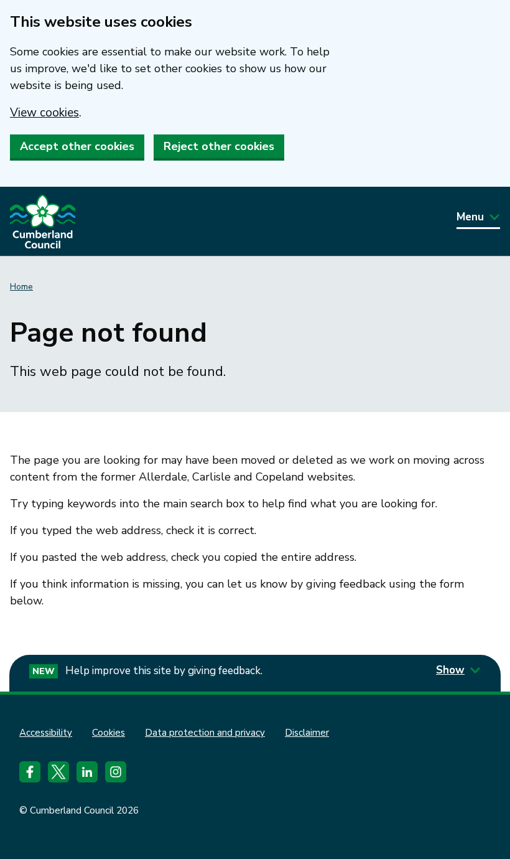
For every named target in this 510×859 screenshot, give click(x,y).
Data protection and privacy (205, 732)
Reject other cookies (219, 146)
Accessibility (45, 732)
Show (450, 670)
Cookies (108, 732)
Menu (470, 217)
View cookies (44, 113)
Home (21, 287)
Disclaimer (307, 732)
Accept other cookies (77, 146)
